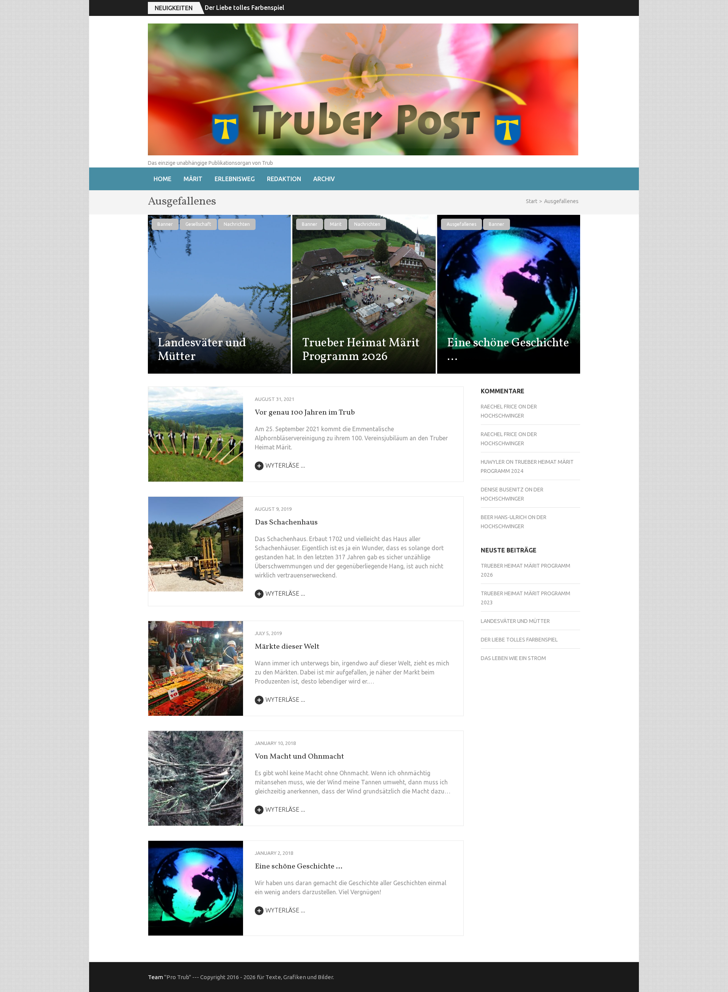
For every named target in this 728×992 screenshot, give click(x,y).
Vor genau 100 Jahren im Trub (305, 412)
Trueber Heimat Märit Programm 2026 (361, 350)
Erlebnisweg (235, 178)
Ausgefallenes (461, 224)
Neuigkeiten (174, 8)
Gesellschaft (198, 224)
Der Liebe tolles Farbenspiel (244, 7)
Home (162, 178)
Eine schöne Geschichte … (508, 350)
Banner (165, 224)
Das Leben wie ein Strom (513, 658)
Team (155, 977)
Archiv (324, 178)
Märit (193, 178)
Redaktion (284, 178)
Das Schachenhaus (286, 522)
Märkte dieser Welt (287, 647)
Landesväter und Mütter (202, 350)
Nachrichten (237, 224)
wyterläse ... (285, 465)
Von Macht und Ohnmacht (299, 756)
